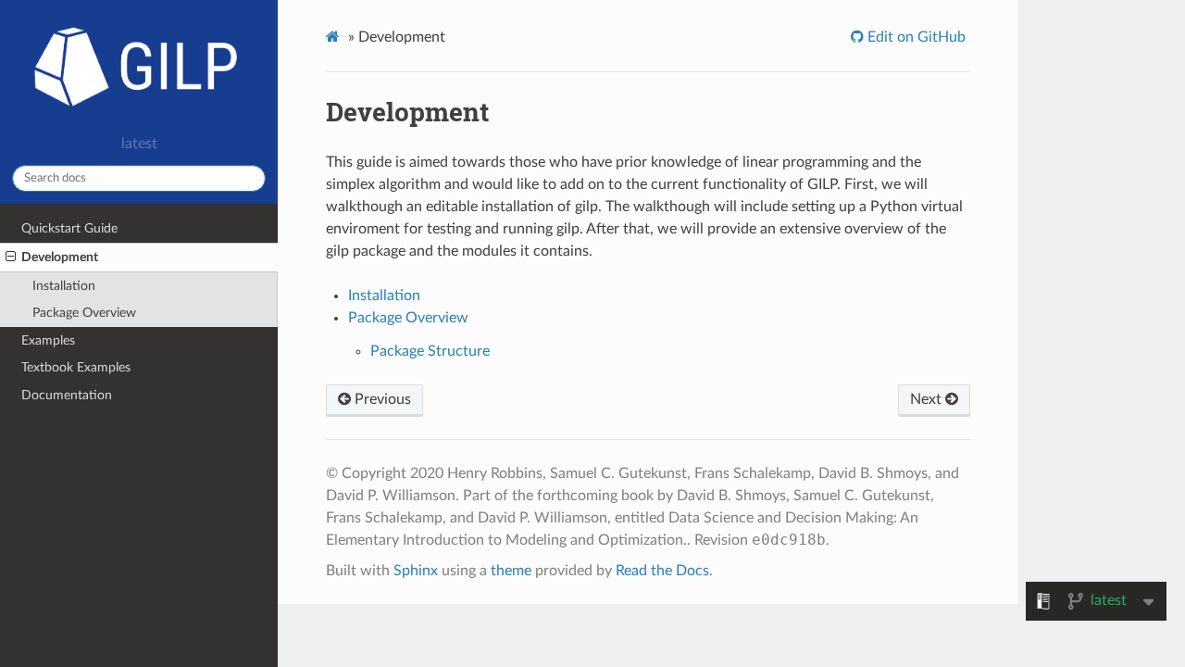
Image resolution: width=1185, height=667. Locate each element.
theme (511, 570)
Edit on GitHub (915, 37)
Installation (63, 286)
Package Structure (430, 351)
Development (59, 257)
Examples (48, 340)
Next (927, 399)
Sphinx (415, 570)
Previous (381, 399)
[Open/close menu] (11, 257)
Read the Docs (662, 570)
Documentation (66, 395)
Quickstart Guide (69, 228)
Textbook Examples (76, 367)
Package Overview (84, 313)
